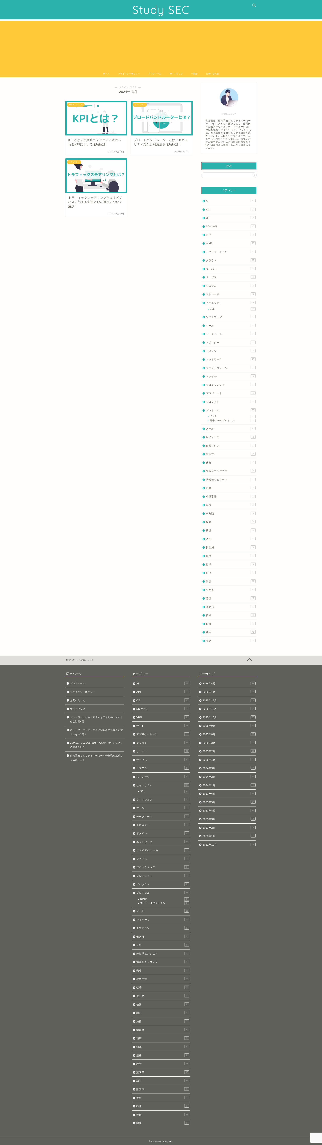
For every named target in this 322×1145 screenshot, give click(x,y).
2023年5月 (228, 802)
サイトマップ (176, 73)
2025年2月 (228, 751)
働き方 (230, 454)
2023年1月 (228, 836)
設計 (230, 581)
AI (230, 201)
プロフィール (154, 73)
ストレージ (230, 294)
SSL (232, 309)
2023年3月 (228, 819)
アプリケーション (230, 251)
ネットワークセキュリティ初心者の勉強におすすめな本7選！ (96, 732)
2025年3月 (229, 742)
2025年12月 (228, 700)
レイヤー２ (230, 437)
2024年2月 (228, 776)
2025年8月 (228, 734)
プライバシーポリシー (129, 73)
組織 (230, 564)
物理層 (230, 547)
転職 (230, 623)
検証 (230, 530)
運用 (230, 632)
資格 (230, 615)
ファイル (230, 376)
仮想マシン (230, 445)
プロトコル (230, 410)
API (230, 209)
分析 (230, 462)
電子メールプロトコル (232, 420)
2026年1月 (228, 691)
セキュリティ (230, 302)
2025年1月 (228, 759)
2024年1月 (228, 785)
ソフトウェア (230, 317)
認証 (230, 598)
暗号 (230, 505)
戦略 (230, 488)
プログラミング (230, 384)
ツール (230, 325)
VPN (230, 234)
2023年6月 (228, 793)
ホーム (106, 73)
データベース (230, 333)
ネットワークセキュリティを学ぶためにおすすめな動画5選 (96, 719)
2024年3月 (228, 768)
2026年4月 (228, 683)
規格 (230, 572)
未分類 (230, 513)
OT (230, 217)
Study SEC (161, 10)
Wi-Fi (230, 243)
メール (230, 428)
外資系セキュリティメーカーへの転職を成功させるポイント (96, 757)
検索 (230, 522)
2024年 (82, 660)
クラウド (230, 260)
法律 (230, 539)
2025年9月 (228, 725)
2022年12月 (228, 844)
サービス (230, 277)
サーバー (230, 268)
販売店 (230, 606)
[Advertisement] (161, 44)
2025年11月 (228, 708)
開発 (230, 640)
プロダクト (230, 401)
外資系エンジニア (230, 471)
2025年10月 (228, 717)
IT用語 (194, 73)
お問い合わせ (212, 73)
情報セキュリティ (230, 479)
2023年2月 (228, 827)
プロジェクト (230, 393)
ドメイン (230, 351)
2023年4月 (228, 810)
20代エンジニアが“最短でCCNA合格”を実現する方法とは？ (96, 745)
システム (230, 285)
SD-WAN (230, 226)
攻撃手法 (230, 496)
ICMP (232, 416)
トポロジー (230, 342)
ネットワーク (230, 359)
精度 (230, 555)
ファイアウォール (230, 368)
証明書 (230, 589)
